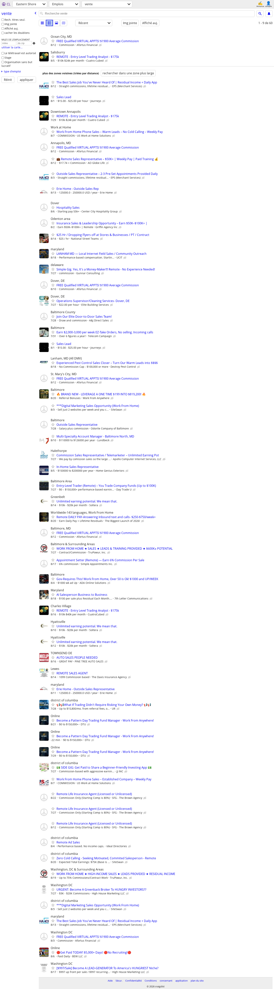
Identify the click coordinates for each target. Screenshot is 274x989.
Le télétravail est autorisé (20, 53)
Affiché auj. (11, 28)
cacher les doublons (17, 33)
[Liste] (42, 23)
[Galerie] (56, 23)
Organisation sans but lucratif (16, 64)
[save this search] (269, 13)
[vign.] (49, 23)
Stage (7, 57)
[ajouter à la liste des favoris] (53, 41)
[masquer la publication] (100, 45)
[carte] (63, 23)
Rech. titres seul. (14, 19)
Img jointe (10, 24)
